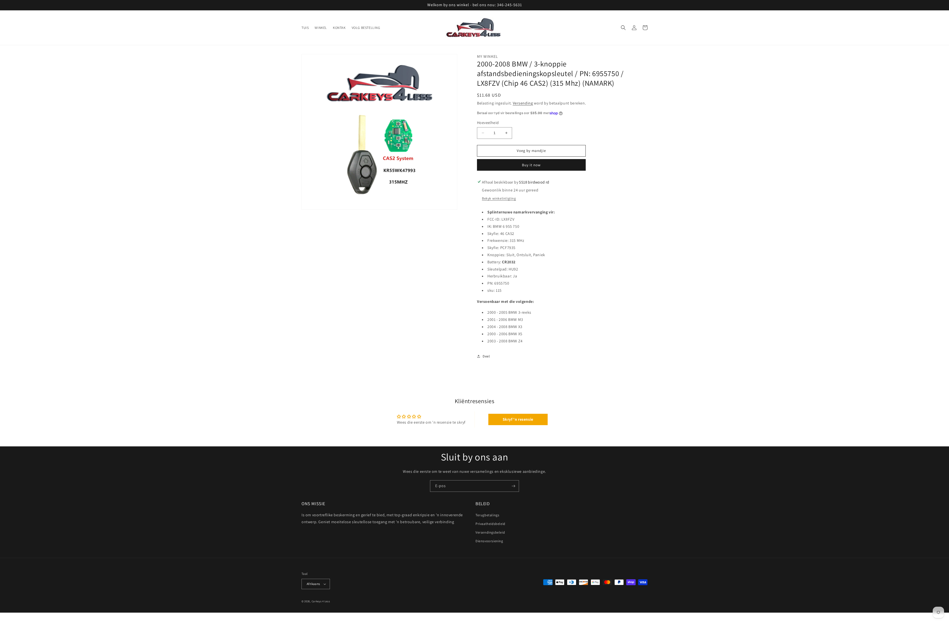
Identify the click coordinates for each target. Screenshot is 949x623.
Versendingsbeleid (490, 532)
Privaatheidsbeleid (490, 523)
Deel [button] (486, 356)
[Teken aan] (513, 486)
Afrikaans (313, 584)
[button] (623, 27)
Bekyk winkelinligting (499, 198)
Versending (523, 103)
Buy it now (531, 165)
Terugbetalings (487, 515)
